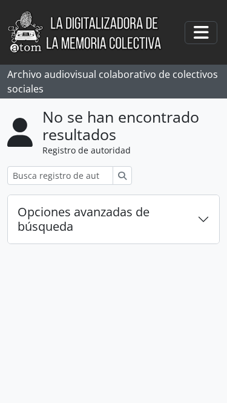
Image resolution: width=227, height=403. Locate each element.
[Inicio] (91, 32)
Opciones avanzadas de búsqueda (84, 219)
